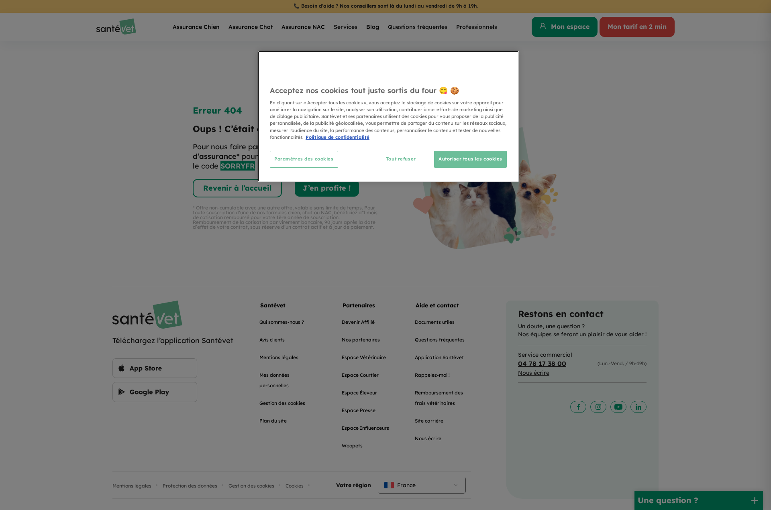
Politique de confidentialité (337, 137)
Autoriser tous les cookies (470, 159)
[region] (388, 116)
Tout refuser (401, 159)
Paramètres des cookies (304, 159)
